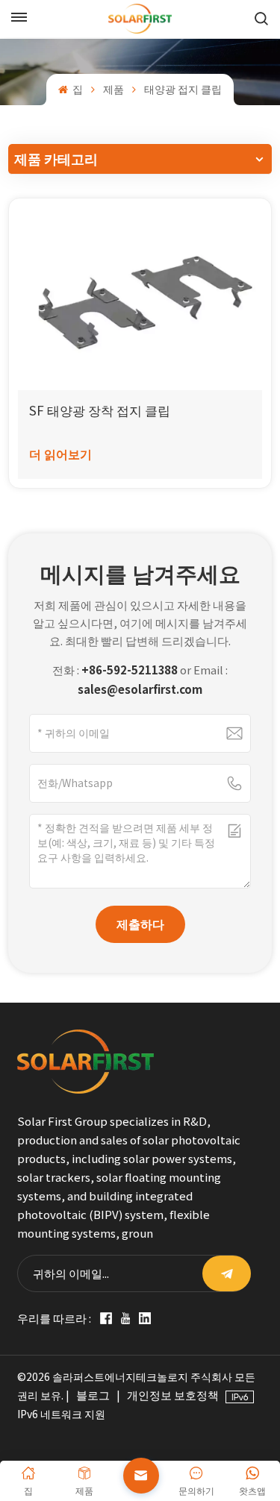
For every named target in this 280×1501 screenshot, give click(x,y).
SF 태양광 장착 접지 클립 (99, 410)
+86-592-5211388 (129, 670)
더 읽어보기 (60, 454)
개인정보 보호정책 (173, 1395)
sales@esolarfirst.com (140, 689)
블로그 (93, 1395)
